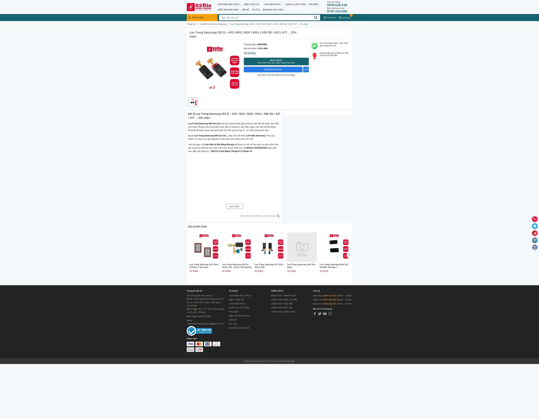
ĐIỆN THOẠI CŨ (252, 4)
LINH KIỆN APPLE (272, 4)
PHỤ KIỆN (314, 4)
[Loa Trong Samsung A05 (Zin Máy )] (302, 247)
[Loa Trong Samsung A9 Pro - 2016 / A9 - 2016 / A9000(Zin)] (237, 247)
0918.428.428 (330, 299)
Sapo (293, 361)
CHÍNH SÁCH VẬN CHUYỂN (284, 299)
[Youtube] (324, 313)
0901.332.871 (330, 295)
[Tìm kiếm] (316, 17)
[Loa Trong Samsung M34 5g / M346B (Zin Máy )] (335, 247)
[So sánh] (306, 69)
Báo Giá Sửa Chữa (273, 69)
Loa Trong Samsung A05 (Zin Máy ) (301, 265)
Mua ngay (276, 61)
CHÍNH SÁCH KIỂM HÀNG (283, 311)
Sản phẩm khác (197, 226)
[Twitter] (319, 313)
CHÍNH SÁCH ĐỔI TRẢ (281, 307)
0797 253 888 (337, 10)
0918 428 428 (337, 4)
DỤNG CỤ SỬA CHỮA (295, 4)
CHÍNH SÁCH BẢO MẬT (282, 303)
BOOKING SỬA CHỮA (273, 9)
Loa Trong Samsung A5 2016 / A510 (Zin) (269, 265)
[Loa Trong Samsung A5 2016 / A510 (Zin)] (269, 247)
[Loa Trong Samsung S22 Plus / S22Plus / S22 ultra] (204, 247)
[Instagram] (330, 313)
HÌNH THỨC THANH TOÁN (283, 295)
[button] (349, 255)
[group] (215, 69)
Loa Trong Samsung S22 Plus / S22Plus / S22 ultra (204, 265)
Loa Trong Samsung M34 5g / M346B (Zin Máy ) (334, 265)
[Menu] (189, 17)
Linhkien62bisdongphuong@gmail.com (205, 323)
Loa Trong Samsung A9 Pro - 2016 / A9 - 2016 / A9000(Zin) (237, 265)
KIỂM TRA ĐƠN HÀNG (228, 9)
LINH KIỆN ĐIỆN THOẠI (229, 4)
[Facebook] (314, 313)
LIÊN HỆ (245, 9)
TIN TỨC (256, 9)
